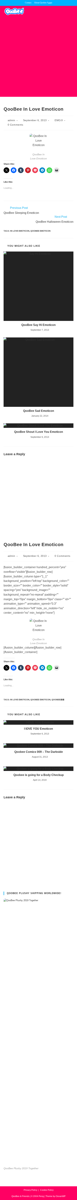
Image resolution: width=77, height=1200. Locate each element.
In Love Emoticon (19, 231)
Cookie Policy (47, 1190)
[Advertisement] (38, 56)
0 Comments (15, 124)
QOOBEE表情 (58, 700)
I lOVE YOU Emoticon (38, 728)
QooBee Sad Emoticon (38, 410)
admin (11, 120)
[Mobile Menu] (72, 11)
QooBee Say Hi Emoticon (38, 324)
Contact (28, 2)
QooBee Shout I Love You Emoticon (38, 431)
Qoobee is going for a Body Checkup (38, 774)
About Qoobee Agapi (43, 2)
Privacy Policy (30, 1190)
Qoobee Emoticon (40, 231)
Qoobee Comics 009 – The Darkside (38, 751)
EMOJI (59, 120)
